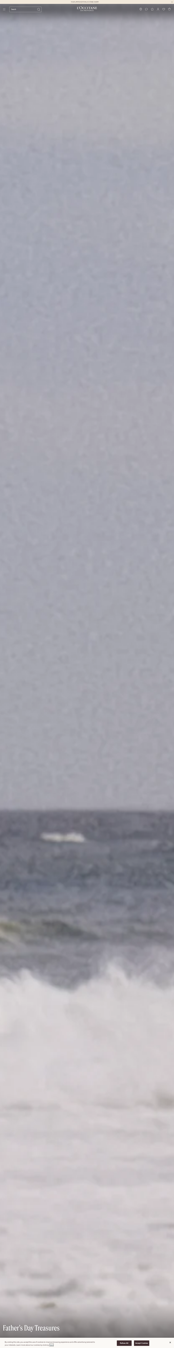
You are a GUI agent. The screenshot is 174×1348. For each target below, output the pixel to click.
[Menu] (4, 9)
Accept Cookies (141, 1343)
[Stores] (140, 9)
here (51, 1345)
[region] (87, 1343)
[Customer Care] (146, 9)
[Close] (170, 1342)
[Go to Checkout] (169, 9)
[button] (158, 9)
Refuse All (124, 1343)
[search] (24, 9)
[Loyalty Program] (152, 9)
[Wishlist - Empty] (163, 9)
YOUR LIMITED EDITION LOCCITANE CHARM (84, 2)
